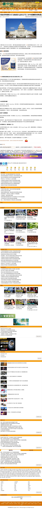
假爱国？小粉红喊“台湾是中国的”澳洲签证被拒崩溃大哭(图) (11, 462)
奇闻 (34, 8)
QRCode (9, 163)
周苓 (2, 485)
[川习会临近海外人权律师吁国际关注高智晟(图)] (4, 407)
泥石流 (6, 233)
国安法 (1, 470)
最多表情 (31, 450)
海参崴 (38, 472)
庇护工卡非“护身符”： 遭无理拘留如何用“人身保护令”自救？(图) (11, 427)
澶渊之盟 (12, 245)
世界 (25, 8)
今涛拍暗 (16, 481)
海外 (3, 476)
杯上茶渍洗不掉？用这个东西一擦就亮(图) (14, 403)
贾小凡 (2, 483)
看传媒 (29, 503)
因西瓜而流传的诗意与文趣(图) (6, 328)
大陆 (6, 8)
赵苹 (29, 486)
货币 (20, 472)
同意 (37, 2)
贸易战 (20, 469)
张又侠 (24, 469)
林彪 (22, 476)
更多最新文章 (39, 432)
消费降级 (8, 296)
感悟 (38, 476)
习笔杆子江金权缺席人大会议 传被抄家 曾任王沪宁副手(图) (32, 243)
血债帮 (32, 296)
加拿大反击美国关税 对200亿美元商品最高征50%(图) (10, 177)
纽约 (21, 8)
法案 (33, 58)
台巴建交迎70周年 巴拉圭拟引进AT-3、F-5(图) (15, 398)
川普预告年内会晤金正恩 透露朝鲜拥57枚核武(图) (10, 257)
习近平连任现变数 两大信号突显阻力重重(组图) (9, 331)
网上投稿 (4, 502)
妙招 (22, 245)
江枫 (15, 489)
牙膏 (21, 245)
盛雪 (15, 486)
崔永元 (16, 471)
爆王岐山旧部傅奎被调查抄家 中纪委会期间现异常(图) (10, 442)
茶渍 (17, 245)
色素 (19, 245)
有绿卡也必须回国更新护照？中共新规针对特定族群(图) (10, 459)
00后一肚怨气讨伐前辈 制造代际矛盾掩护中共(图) (9, 422)
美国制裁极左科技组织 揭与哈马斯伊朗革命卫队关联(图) (10, 423)
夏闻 (29, 484)
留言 (33, 16)
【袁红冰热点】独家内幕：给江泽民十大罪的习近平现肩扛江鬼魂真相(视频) (13, 453)
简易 (29, 481)
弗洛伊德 (27, 470)
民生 (1, 476)
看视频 (22, 503)
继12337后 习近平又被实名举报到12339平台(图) (9, 463)
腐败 (30, 471)
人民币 (23, 472)
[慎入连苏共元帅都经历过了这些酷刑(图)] (4, 376)
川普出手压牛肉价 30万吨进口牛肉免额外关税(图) (10, 281)
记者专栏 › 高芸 (37, 12)
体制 (7, 220)
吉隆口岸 (12, 233)
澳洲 (7, 476)
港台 (15, 8)
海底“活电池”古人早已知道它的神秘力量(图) (8, 431)
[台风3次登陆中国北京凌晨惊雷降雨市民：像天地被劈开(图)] (4, 385)
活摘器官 (31, 469)
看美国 (5, 12)
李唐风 (29, 485)
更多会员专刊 (39, 336)
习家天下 (34, 296)
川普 (1, 76)
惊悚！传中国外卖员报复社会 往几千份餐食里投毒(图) (10, 438)
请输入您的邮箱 (14, 497)
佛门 (37, 296)
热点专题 (3, 351)
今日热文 (3, 207)
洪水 (6, 470)
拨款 (3, 51)
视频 (37, 8)
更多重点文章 (39, 416)
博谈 (18, 8)
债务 (13, 472)
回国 (36, 475)
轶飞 (2, 484)
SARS (12, 475)
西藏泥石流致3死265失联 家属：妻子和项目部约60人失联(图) (11, 426)
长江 (3, 470)
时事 (11, 10)
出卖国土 (28, 469)
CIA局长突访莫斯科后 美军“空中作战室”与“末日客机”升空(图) (17, 367)
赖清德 (37, 470)
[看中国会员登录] (7, 316)
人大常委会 (37, 246)
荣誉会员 (33, 150)
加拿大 (9, 472)
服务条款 (18, 502)
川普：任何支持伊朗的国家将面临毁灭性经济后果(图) (10, 273)
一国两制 (39, 471)
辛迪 (29, 490)
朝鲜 (6, 472)
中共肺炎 (1, 469)
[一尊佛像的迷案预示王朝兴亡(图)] (4, 394)
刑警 (9, 220)
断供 (21, 308)
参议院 (4, 53)
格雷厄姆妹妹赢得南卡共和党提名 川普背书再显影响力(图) (11, 175)
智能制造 (18, 296)
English (26, 502)
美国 (12, 8)
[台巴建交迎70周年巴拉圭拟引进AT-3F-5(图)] (4, 398)
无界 (21, 504)
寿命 (6, 477)
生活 (31, 8)
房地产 (30, 472)
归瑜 (29, 483)
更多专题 (39, 358)
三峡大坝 (36, 469)
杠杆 (15, 472)
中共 (6, 220)
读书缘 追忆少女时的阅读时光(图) (6, 335)
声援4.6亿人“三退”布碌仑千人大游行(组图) (8, 178)
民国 (8, 476)
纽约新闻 (17, 10)
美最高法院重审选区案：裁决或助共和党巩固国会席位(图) (11, 192)
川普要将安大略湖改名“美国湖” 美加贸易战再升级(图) (10, 180)
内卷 (21, 296)
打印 (35, 16)
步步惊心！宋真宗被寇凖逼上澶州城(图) (14, 412)
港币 (27, 472)
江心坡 (10, 475)
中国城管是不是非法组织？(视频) (6, 424)
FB (5, 472)
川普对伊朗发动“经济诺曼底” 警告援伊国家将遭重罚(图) (11, 261)
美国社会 (3, 10)
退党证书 (35, 503)
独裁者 (29, 296)
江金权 (34, 246)
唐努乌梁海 (2, 475)
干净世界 (6, 503)
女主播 (21, 475)
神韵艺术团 (11, 503)
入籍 (37, 475)
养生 (9, 477)
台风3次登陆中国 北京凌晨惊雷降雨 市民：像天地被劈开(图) (17, 385)
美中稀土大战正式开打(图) (5, 190)
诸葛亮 (30, 476)
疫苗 (4, 470)
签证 (34, 475)
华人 (24, 475)
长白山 (5, 475)
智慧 (36, 476)
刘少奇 (25, 476)
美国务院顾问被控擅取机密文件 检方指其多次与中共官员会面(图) (13, 196)
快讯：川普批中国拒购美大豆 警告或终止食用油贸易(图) (11, 199)
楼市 (31, 472)
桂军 (10, 476)
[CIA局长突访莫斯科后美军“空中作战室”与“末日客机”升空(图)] (4, 367)
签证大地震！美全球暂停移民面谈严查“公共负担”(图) (10, 174)
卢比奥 (13, 469)
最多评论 (11, 450)
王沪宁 (32, 246)
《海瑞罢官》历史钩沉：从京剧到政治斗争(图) (8, 333)
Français (30, 502)
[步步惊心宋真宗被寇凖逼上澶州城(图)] (4, 412)
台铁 (33, 469)
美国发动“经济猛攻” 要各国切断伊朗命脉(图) (9, 278)
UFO (29, 470)
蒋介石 (16, 476)
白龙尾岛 (7, 475)
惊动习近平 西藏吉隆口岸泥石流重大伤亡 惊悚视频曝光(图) (9, 230)
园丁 (2, 486)
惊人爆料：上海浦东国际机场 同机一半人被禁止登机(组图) (10, 461)
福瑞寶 (32, 503)
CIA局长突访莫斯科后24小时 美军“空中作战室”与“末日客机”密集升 (12, 428)
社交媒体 (3, 472)
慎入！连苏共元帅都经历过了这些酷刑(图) (14, 376)
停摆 (24, 163)
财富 (34, 472)
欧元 (24, 472)
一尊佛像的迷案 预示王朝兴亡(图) (13, 394)
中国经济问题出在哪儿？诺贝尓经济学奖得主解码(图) (10, 189)
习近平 (29, 246)
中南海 (18, 471)
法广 (1, 472)
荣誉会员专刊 (4, 326)
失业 (6, 296)
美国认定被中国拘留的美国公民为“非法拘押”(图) (9, 260)
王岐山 (35, 470)
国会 (16, 163)
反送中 (24, 471)
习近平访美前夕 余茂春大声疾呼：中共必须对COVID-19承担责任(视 (12, 454)
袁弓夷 (8, 470)
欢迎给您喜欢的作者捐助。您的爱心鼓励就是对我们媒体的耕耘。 (12, 140)
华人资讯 (8, 10)
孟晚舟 (40, 470)
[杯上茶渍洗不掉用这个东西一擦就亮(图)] (4, 403)
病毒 (14, 469)
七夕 (6, 308)
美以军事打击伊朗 (4, 353)
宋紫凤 (2, 481)
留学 (29, 475)
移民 (26, 475)
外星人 (5, 477)
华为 (28, 471)
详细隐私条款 (21, 2)
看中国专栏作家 (4, 480)
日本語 (38, 502)
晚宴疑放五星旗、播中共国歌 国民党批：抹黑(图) (15, 389)
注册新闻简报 (4, 494)
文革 (8, 477)
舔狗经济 (11, 308)
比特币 (19, 472)
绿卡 (39, 475)
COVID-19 (17, 469)
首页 (3, 8)
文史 (28, 8)
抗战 (11, 476)
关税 (1, 471)
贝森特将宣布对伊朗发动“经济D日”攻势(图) (8, 254)
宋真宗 (6, 245)
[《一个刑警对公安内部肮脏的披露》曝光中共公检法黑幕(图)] (4, 380)
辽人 (10, 245)
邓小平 (21, 476)
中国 (8, 233)
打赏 (31, 16)
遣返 (32, 475)
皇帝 (28, 476)
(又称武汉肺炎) (5, 469)
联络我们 (8, 502)
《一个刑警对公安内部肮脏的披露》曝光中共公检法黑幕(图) (9, 217)
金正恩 (33, 470)
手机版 (26, 16)
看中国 (8, 4)
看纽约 (26, 503)
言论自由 (18, 475)
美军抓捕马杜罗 (3, 356)
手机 (39, 476)
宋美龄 (18, 476)
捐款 (11, 502)
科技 (14, 10)
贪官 (25, 471)
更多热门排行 (39, 447)
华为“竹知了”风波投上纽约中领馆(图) (7, 270)
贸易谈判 (8, 471)
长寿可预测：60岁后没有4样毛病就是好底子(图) (9, 443)
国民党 (23, 470)
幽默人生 (34, 476)
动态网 (40, 503)
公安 (11, 220)
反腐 (32, 471)
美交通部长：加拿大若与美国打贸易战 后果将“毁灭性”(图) (11, 255)
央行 (12, 472)
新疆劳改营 (15, 475)
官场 (9, 8)
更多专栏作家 (39, 492)
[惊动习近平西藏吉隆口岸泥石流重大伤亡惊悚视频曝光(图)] (4, 371)
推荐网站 (2, 503)
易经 (32, 476)
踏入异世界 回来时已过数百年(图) (6, 332)
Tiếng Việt (34, 502)
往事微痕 (17, 470)
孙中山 (14, 476)
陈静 (15, 485)
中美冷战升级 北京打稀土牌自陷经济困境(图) (9, 198)
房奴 (19, 308)
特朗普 (10, 469)
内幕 (20, 471)
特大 (37, 16)
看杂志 (19, 503)
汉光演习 (14, 470)
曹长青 (15, 490)
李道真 (15, 483)
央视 (23, 475)
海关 (31, 475)
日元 (26, 472)
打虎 (33, 471)
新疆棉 (39, 469)
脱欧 (10, 472)
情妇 (27, 471)
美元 (16, 472)
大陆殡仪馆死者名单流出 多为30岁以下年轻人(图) (9, 441)
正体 (29, 16)
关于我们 (14, 502)
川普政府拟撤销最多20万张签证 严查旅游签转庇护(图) (11, 251)
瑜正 (2, 489)
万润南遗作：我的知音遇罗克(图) (7, 195)
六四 (26, 469)
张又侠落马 (3, 355)
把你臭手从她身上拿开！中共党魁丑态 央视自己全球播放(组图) (11, 437)
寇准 (8, 245)
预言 (1, 477)
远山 (15, 484)
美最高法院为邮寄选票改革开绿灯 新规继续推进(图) (10, 183)
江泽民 (14, 471)
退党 (25, 470)
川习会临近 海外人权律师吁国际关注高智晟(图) (15, 407)
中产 (36, 472)
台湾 (40, 472)
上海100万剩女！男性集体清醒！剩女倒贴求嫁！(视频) (10, 458)
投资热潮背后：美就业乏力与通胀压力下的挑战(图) (10, 193)
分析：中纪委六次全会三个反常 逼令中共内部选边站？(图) (10, 445)
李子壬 (29, 489)
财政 (33, 472)
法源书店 (15, 503)
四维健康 (2, 490)
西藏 (10, 233)
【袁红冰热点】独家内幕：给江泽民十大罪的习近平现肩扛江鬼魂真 (32, 307)
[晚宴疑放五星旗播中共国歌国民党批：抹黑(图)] (4, 389)
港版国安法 (11, 470)
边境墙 (3, 471)
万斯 (4, 471)
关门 (26, 163)
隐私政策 (22, 502)
